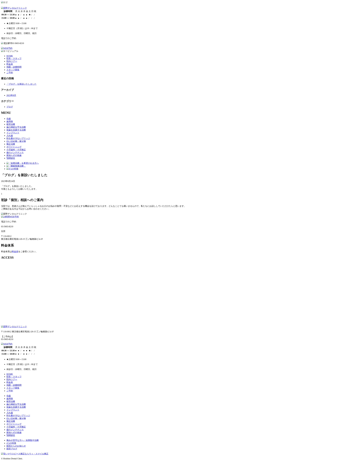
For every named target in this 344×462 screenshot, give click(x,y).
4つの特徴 (11, 443)
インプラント (12, 133)
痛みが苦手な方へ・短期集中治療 (22, 440)
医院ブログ (11, 449)
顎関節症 (10, 158)
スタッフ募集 (12, 70)
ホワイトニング (14, 147)
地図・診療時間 (14, 67)
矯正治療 (10, 144)
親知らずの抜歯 (14, 155)
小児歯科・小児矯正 (16, 150)
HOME (9, 56)
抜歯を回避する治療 (16, 130)
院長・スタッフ (14, 58)
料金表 (9, 64)
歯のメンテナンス (15, 152)
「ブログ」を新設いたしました (21, 84)
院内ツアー (11, 61)
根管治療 (10, 124)
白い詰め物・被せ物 (16, 141)
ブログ (9, 107)
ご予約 (9, 72)
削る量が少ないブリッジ (18, 138)
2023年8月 (11, 95)
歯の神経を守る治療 (16, 127)
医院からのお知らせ (16, 446)
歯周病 (9, 121)
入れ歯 (9, 135)
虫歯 (8, 118)
